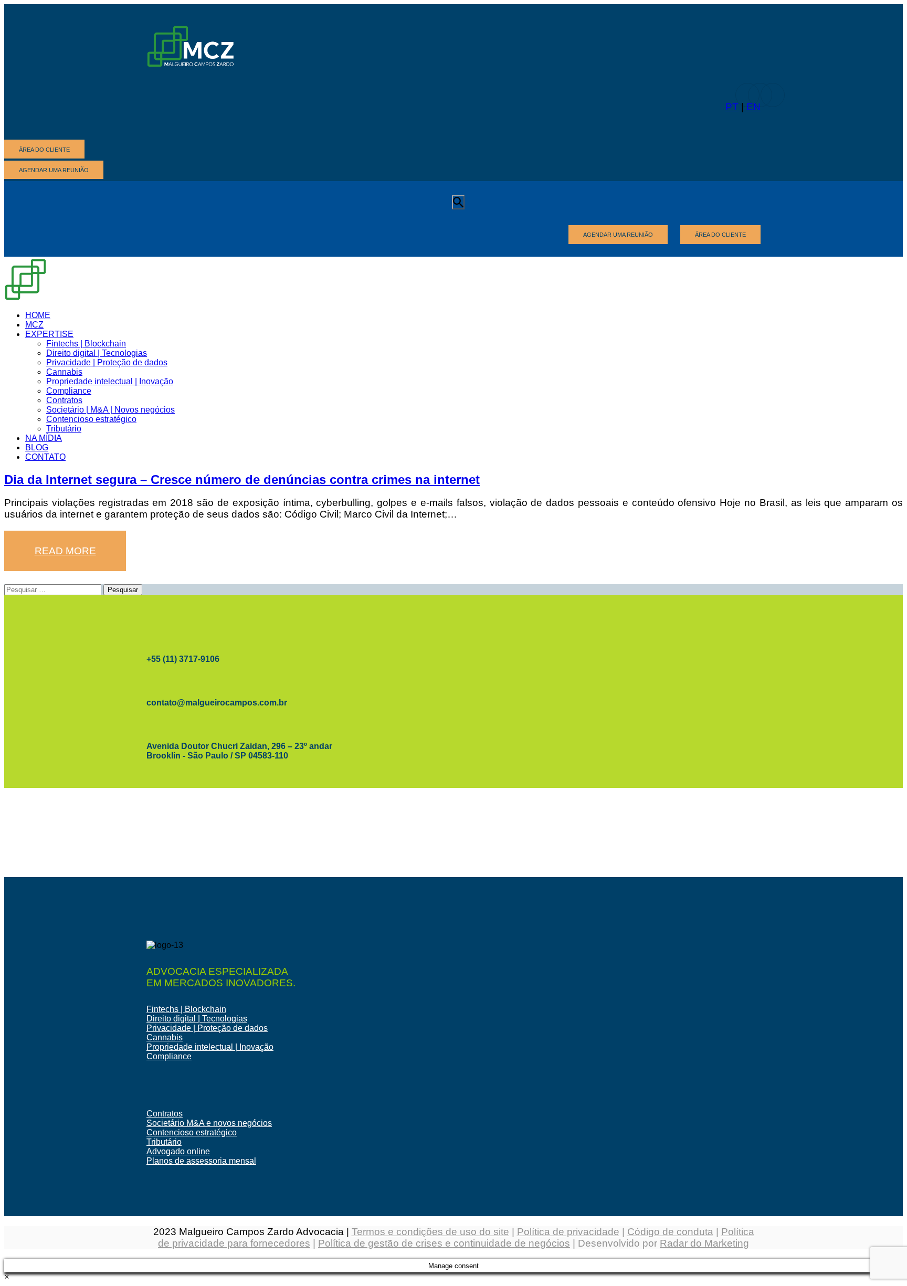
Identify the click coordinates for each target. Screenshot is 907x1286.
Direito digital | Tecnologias (196, 1018)
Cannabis (164, 1037)
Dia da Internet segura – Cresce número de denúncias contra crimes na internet (242, 479)
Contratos (164, 1113)
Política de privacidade (568, 1231)
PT (732, 106)
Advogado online (178, 1151)
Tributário (164, 1141)
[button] (6, 1276)
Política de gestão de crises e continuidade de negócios (444, 1243)
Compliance (169, 1056)
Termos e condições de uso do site (430, 1231)
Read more (65, 550)
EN (753, 106)
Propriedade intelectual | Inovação (209, 1046)
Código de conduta (670, 1231)
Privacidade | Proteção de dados (207, 1028)
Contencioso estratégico (191, 1132)
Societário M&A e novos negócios (209, 1123)
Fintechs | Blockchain (186, 1009)
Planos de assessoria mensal (201, 1160)
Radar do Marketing (704, 1243)
